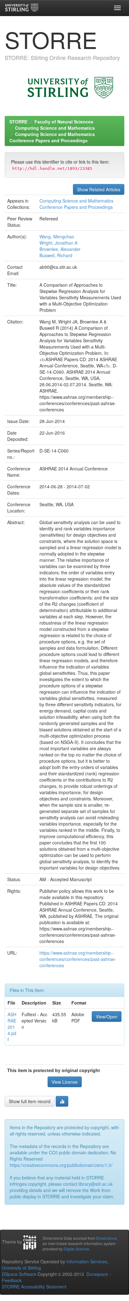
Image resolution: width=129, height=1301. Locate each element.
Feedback (12, 1280)
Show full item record (29, 1101)
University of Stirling (21, 1268)
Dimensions (106, 1238)
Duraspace (97, 1274)
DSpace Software (19, 1274)
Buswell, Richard (55, 255)
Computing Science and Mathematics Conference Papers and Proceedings (52, 137)
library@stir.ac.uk (96, 1184)
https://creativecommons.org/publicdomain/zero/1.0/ (61, 1165)
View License (65, 1082)
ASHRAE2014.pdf (12, 1027)
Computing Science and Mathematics (55, 128)
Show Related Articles (98, 189)
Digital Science (76, 1248)
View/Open (106, 1016)
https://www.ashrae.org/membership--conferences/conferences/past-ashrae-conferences (77, 959)
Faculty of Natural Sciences (63, 121)
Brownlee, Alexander (59, 249)
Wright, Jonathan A (58, 243)
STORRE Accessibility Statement (34, 1286)
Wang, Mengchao (56, 236)
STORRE (18, 121)
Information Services (86, 1261)
